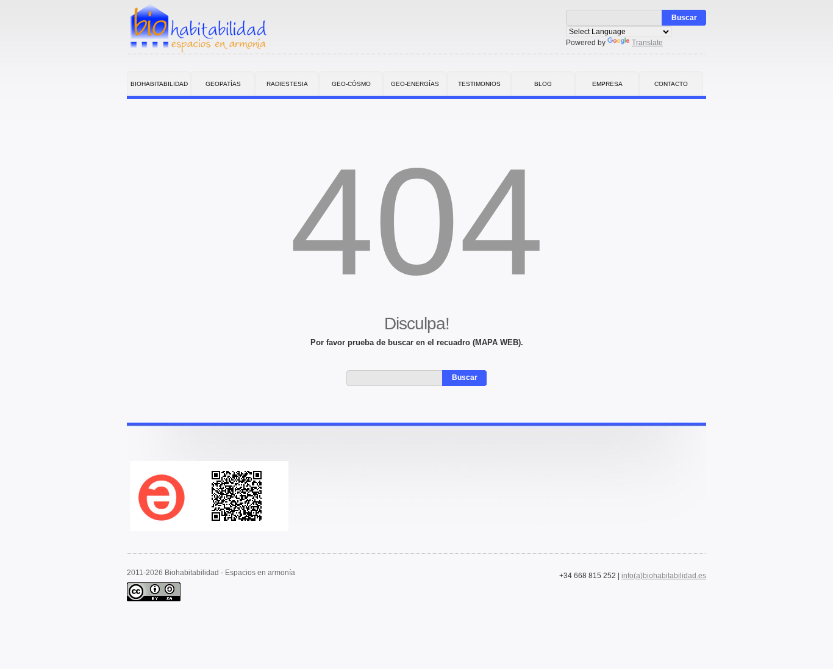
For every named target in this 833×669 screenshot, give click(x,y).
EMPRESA (607, 83)
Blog (543, 83)
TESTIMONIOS (479, 83)
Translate (647, 42)
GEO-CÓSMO (351, 83)
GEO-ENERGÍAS (415, 83)
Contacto (671, 83)
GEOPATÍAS (223, 83)
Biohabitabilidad (159, 83)
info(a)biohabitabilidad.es (663, 575)
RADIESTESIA (287, 83)
